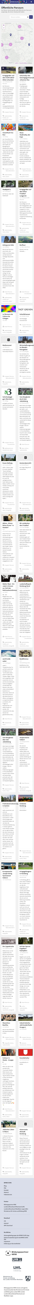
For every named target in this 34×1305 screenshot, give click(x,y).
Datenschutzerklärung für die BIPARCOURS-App (16, 1238)
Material (6, 1192)
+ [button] (3, 25)
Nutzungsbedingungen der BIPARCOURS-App (16, 1235)
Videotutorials (8, 1194)
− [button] (3, 28)
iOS (5, 1221)
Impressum (7, 1241)
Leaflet (16, 63)
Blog (5, 1186)
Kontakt (6, 1190)
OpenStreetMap (23, 63)
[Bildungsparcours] (14, 2)
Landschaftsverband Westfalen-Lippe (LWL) (16, 1209)
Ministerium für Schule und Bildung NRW (15, 1211)
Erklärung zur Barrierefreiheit (12, 1243)
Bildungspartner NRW (10, 1204)
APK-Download (8, 1225)
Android (6, 1223)
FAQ (5, 1188)
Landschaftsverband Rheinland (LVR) (14, 1207)
